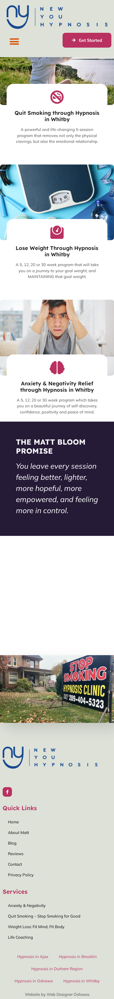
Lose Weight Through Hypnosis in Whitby (57, 251)
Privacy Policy (21, 874)
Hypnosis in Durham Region (57, 968)
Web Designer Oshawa (68, 994)
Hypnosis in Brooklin (78, 956)
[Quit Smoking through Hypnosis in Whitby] (57, 97)
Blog (12, 843)
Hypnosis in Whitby (81, 980)
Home (13, 821)
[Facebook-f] (7, 791)
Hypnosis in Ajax (32, 956)
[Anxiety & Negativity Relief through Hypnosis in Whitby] (57, 367)
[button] (14, 41)
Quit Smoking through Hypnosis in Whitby (57, 116)
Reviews (15, 853)
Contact (15, 864)
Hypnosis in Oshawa (34, 980)
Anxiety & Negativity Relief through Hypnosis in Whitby (57, 386)
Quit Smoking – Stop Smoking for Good (44, 916)
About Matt (18, 832)
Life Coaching (20, 937)
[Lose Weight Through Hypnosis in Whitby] (57, 232)
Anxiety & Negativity (27, 905)
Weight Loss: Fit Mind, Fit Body (36, 926)
